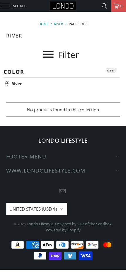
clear (111, 70)
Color (14, 71)
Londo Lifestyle (40, 223)
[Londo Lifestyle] (63, 6)
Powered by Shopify (63, 230)
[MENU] (3, 6)
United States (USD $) (33, 209)
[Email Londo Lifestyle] (62, 191)
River (16, 83)
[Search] (104, 6)
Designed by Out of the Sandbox (83, 223)
